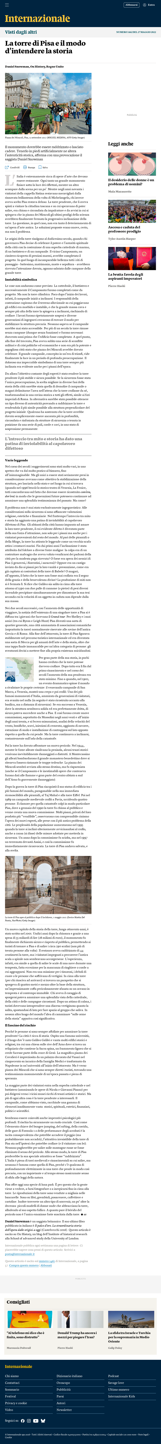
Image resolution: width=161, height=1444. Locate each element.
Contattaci (12, 1383)
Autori (61, 1403)
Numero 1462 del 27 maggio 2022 (136, 32)
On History (37, 66)
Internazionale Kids (121, 1396)
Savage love (116, 1383)
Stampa (31, 168)
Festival (10, 1396)
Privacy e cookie (16, 1403)
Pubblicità (64, 1389)
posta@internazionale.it (20, 1254)
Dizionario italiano (69, 1376)
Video (9, 1410)
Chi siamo (12, 1376)
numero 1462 (47, 1261)
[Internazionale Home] (19, 1366)
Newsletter (64, 1410)
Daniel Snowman (17, 66)
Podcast (113, 1376)
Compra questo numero (24, 1265)
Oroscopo (63, 1383)
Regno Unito (55, 66)
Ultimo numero (118, 1389)
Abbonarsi (131, 5)
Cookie (8, 1437)
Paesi (60, 1396)
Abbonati (46, 1265)
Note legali (143, 1435)
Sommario (12, 1389)
